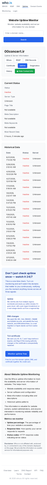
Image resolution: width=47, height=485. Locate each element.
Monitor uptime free (17, 354)
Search (23, 40)
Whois (8, 60)
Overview (7, 470)
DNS (18, 6)
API (35, 470)
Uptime (25, 6)
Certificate (10, 66)
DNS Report (26, 470)
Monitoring (6, 11)
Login (15, 11)
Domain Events (36, 6)
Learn (16, 470)
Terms (19, 474)
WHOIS (4, 6)
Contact (27, 474)
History (9, 71)
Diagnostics (34, 66)
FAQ (41, 470)
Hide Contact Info (26, 71)
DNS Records (30, 60)
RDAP (12, 6)
